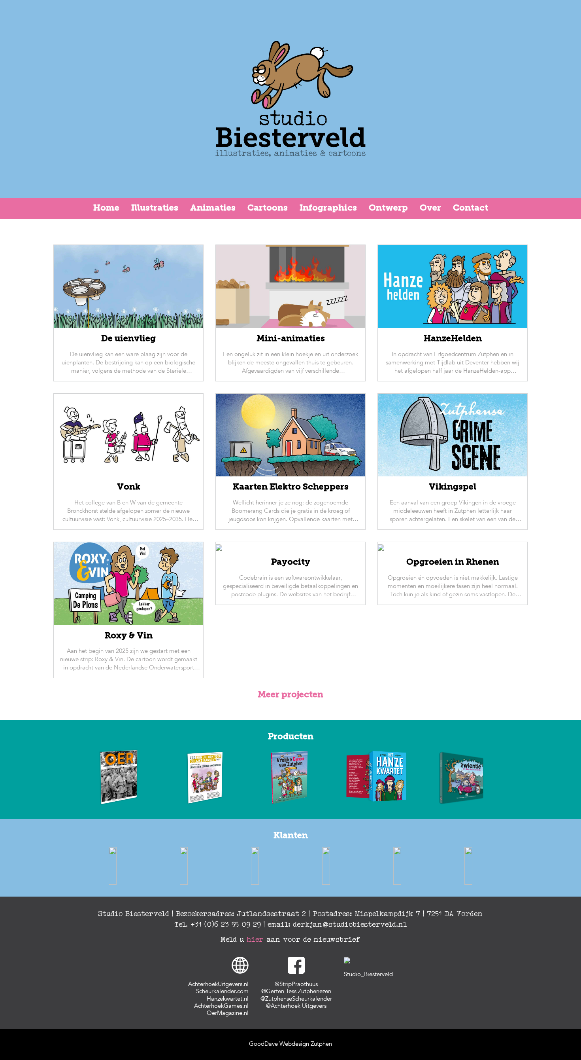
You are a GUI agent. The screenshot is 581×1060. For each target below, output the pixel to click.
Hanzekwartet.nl (228, 999)
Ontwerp (388, 208)
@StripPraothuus (296, 984)
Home (106, 208)
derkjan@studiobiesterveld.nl (350, 924)
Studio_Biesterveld (368, 974)
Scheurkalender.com (222, 991)
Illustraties (154, 208)
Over (430, 208)
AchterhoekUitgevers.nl (218, 984)
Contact (470, 208)
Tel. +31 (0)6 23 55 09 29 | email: (233, 924)
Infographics (328, 208)
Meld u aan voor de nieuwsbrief (290, 939)
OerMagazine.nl (228, 1013)
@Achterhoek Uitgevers (296, 1006)
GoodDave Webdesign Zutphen (290, 1044)
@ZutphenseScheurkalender (296, 999)
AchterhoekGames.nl (221, 1006)
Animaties (213, 208)
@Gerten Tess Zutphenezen (296, 991)
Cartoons (267, 208)
